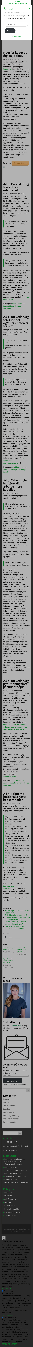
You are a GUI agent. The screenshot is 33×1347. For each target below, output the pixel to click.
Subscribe (10, 31)
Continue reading (16, 36)
